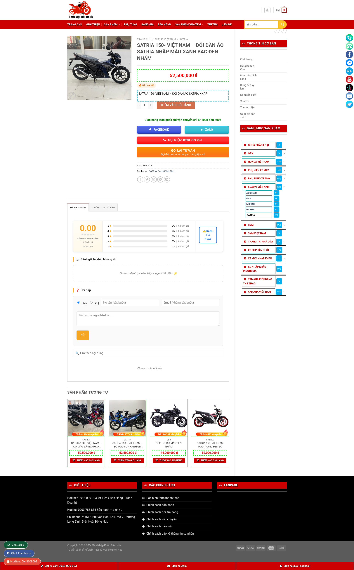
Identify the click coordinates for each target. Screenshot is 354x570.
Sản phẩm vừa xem (188, 24)
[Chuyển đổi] (284, 153)
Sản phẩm (110, 24)
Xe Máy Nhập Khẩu (260, 258)
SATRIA (251, 215)
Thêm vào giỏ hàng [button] (88, 460)
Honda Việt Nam (258, 161)
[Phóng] (72, 95)
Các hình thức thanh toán (162, 498)
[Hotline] (349, 38)
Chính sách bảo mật (159, 526)
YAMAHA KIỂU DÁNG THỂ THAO (257, 281)
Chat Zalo (18, 544)
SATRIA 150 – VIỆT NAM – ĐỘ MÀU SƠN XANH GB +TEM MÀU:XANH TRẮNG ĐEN (127, 445)
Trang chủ (74, 24)
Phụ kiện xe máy (258, 170)
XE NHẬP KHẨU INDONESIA (254, 268)
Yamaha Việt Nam (259, 291)
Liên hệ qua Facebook (297, 566)
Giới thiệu (93, 24)
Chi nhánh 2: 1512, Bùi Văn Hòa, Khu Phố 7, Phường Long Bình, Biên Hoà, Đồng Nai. (101, 519)
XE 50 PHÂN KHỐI (258, 250)
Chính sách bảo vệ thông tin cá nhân (170, 533)
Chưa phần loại (258, 145)
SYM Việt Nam (257, 233)
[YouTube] (349, 79)
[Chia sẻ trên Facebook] (140, 179)
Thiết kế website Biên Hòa (107, 549)
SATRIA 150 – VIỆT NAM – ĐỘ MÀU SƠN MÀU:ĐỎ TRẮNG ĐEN (86, 445)
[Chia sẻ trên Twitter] (147, 179)
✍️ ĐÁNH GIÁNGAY (208, 235)
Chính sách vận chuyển (161, 519)
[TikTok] (349, 87)
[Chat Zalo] (349, 71)
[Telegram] (349, 104)
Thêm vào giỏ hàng (175, 105)
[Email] (349, 96)
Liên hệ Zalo (179, 566)
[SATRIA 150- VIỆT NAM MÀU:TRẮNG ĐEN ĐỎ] (210, 418)
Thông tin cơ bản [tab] (103, 207)
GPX (250, 153)
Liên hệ (227, 24)
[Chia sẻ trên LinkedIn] (167, 179)
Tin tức (212, 24)
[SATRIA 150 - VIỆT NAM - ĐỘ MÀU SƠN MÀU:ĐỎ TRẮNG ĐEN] (86, 418)
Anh (84, 303)
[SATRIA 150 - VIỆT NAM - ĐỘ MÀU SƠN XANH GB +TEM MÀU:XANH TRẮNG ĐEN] (127, 418)
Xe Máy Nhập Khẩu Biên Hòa (105, 545)
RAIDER (250, 209)
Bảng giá (147, 24)
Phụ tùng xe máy (259, 178)
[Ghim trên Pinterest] (160, 179)
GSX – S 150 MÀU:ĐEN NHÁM (169, 445)
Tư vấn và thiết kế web (80, 549)
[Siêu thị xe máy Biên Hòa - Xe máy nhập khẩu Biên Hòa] (89, 10)
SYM (251, 224)
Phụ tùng (130, 24)
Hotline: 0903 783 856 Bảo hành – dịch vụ (94, 510)
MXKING (250, 204)
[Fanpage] (349, 54)
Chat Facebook (21, 553)
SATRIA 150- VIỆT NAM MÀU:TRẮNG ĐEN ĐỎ (210, 445)
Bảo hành (164, 24)
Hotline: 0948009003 (23, 561)
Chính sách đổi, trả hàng (162, 512)
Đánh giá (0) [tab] (78, 207)
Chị (97, 303)
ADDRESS (251, 193)
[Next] (229, 434)
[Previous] (67, 434)
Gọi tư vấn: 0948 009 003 (61, 566)
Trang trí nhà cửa (260, 241)
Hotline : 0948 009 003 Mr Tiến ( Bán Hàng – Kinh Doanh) (99, 500)
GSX (248, 198)
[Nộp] (282, 24)
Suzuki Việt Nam (258, 186)
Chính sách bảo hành (160, 505)
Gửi (83, 335)
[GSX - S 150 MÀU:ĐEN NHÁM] (169, 418)
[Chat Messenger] (349, 62)
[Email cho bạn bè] (154, 179)
